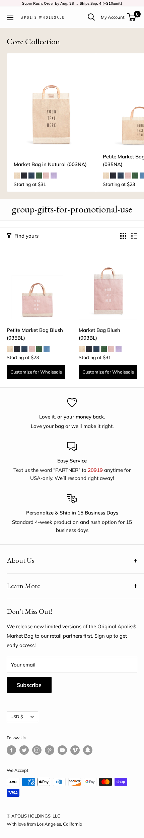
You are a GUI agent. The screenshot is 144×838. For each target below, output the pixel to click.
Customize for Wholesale (36, 372)
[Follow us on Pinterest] (49, 750)
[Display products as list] (134, 236)
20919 (95, 470)
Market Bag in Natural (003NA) (50, 164)
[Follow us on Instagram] (37, 750)
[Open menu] (10, 17)
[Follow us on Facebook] (11, 750)
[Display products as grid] (123, 236)
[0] (132, 17)
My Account (113, 17)
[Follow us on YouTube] (62, 750)
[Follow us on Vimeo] (75, 750)
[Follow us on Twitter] (24, 750)
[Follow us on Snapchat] (87, 750)
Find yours (26, 236)
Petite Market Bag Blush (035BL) (35, 334)
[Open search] (91, 17)
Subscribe (29, 685)
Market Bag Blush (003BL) (99, 334)
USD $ (16, 716)
